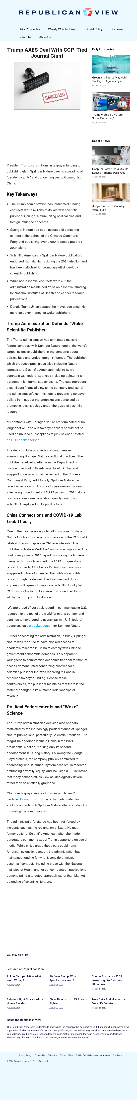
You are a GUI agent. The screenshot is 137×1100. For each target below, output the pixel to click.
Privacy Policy (25, 1055)
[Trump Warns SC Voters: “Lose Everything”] (111, 101)
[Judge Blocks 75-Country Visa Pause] (111, 192)
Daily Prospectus (29, 29)
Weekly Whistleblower (62, 29)
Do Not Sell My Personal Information (93, 1055)
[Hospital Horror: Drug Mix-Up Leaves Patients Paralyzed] (111, 155)
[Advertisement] (47, 135)
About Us (45, 37)
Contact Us (40, 1055)
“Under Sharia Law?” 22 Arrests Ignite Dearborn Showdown (107, 980)
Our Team (116, 29)
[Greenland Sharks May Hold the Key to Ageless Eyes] (111, 64)
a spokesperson (40, 625)
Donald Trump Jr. (32, 799)
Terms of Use (66, 1055)
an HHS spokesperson (23, 439)
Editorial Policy (93, 29)
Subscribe (25, 37)
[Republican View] (68, 12)
